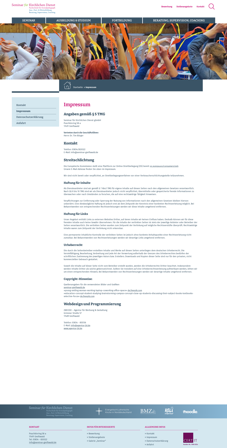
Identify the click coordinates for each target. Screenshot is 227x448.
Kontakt (200, 6)
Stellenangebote (184, 6)
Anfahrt (21, 123)
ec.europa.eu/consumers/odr (164, 166)
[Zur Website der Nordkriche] (113, 411)
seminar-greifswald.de (74, 287)
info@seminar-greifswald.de (42, 442)
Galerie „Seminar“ (97, 441)
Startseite (78, 87)
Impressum (23, 111)
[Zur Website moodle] (190, 411)
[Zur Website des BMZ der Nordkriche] (148, 411)
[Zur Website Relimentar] (169, 411)
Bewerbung (166, 6)
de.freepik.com (135, 290)
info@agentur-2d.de (80, 325)
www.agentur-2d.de (73, 328)
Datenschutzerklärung (29, 117)
